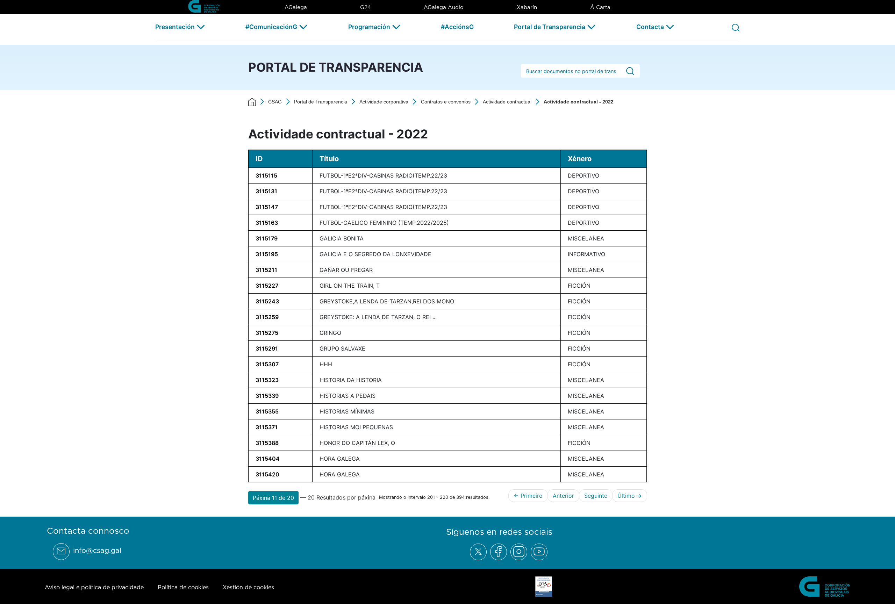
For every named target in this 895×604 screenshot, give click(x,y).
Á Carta (600, 7)
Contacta (650, 26)
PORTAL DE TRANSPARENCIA (335, 67)
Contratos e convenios (446, 102)
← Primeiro (528, 495)
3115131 (266, 191)
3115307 (267, 364)
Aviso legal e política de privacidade (94, 587)
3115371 (267, 427)
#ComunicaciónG (271, 26)
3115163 (267, 222)
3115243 (267, 301)
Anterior (563, 495)
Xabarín (527, 7)
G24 (365, 7)
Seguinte (595, 495)
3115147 (267, 206)
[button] (273, 497)
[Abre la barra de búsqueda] (735, 27)
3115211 (266, 269)
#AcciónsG (457, 26)
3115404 (268, 458)
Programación (369, 26)
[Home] (252, 101)
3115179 (267, 238)
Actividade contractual (507, 102)
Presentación (175, 26)
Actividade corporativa (383, 102)
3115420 (267, 474)
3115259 (267, 317)
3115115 (266, 175)
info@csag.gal (97, 550)
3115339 (267, 395)
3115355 (267, 411)
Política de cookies (183, 587)
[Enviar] (630, 71)
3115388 (267, 442)
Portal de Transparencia (549, 26)
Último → (629, 495)
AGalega (296, 7)
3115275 (267, 332)
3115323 (267, 379)
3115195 (267, 254)
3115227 (267, 285)
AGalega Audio (444, 7)
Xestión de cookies (248, 587)
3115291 (267, 348)
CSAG (275, 102)
